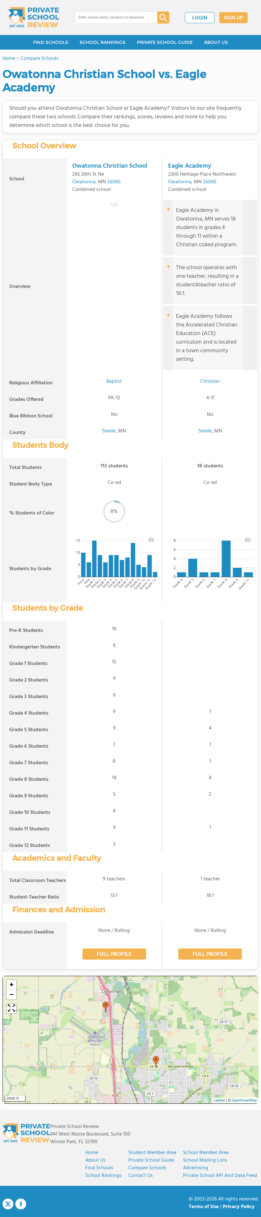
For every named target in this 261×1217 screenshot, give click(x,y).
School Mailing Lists (205, 1160)
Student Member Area (152, 1153)
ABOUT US (216, 42)
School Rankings (103, 1175)
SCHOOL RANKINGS (102, 42)
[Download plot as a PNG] (151, 539)
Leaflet (219, 1100)
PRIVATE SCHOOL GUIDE (165, 42)
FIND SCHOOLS (50, 42)
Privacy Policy (239, 1207)
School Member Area (206, 1153)
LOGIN (199, 18)
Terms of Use (204, 1207)
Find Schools (99, 1168)
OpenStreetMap (244, 1100)
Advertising (195, 1168)
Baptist (114, 381)
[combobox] (111, 17)
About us (95, 1160)
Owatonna (83, 182)
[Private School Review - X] (8, 1204)
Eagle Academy (189, 166)
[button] (105, 1007)
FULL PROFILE (114, 954)
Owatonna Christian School (109, 166)
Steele (109, 431)
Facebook (21, 1204)
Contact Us (140, 1175)
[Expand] (11, 1008)
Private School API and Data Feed (220, 1175)
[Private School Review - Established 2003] (33, 17)
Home (91, 1153)
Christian (210, 381)
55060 (114, 182)
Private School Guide (151, 1160)
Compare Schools (147, 1168)
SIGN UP (233, 18)
